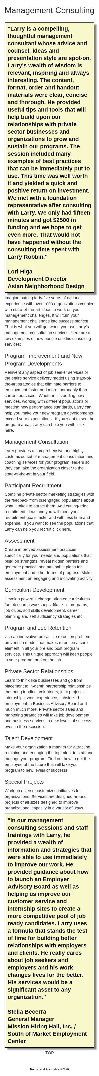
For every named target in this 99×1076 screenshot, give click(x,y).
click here (61, 529)
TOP (49, 1052)
